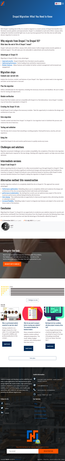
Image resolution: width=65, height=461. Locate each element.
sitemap (62, 459)
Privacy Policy (46, 459)
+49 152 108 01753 (41, 390)
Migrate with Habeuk (12, 264)
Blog (35, 404)
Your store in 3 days (40, 411)
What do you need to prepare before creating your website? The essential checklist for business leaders (32, 326)
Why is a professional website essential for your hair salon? (10, 324)
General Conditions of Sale (55, 459)
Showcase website (39, 407)
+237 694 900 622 (51, 390)
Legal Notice (39, 459)
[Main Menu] (62, 3)
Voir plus (32, 358)
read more (7, 344)
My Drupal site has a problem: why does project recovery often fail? (54, 325)
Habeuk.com (18, 459)
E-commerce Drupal (40, 415)
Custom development (40, 418)
